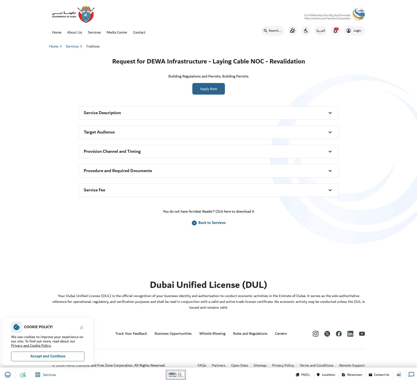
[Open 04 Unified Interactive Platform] (23, 375)
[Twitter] (327, 333)
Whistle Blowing (212, 333)
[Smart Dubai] (73, 14)
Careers (281, 333)
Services (94, 32)
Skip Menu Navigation (19, 5)
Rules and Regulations (250, 333)
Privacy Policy (283, 365)
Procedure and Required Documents (118, 170)
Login (357, 30)
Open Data (239, 365)
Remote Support (352, 365)
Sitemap (260, 365)
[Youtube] (362, 333)
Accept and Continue (47, 356)
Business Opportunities (173, 333)
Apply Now (208, 89)
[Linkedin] (350, 333)
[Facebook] (339, 333)
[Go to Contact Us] (401, 375)
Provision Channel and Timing (112, 151)
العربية (320, 30)
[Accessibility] (306, 30)
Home (56, 32)
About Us (74, 32)
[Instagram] (316, 333)
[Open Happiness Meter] (7, 375)
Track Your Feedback (131, 333)
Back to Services (208, 223)
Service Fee (94, 190)
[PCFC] (335, 13)
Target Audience (99, 132)
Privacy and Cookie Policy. (31, 345)
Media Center (117, 32)
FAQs (202, 365)
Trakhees (93, 46)
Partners (218, 365)
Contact (139, 32)
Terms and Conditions (317, 365)
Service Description (102, 113)
